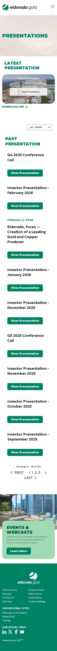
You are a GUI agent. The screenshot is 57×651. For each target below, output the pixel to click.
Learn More (18, 551)
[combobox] (40, 127)
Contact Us (8, 597)
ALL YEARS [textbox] (36, 127)
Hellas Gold (8, 616)
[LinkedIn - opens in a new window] (4, 632)
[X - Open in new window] (10, 632)
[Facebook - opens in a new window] (16, 632)
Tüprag (6, 620)
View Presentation (25, 173)
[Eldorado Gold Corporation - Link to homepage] (28, 578)
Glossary (7, 593)
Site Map (7, 601)
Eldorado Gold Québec (14, 612)
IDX (20, 640)
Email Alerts (34, 597)
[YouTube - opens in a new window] (22, 632)
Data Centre (35, 593)
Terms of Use (9, 589)
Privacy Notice (36, 589)
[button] (53, 7)
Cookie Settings (37, 601)
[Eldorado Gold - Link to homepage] (19, 7)
